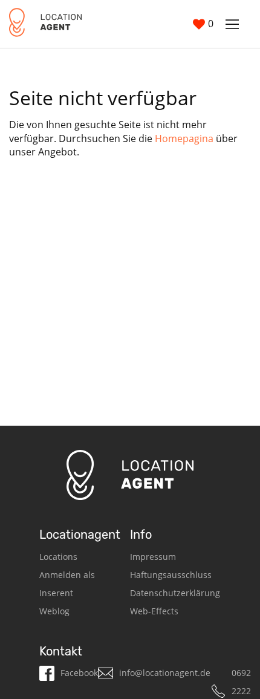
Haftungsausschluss (171, 574)
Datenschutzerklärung (175, 593)
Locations (58, 556)
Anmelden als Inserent (67, 584)
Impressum (153, 556)
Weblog (54, 611)
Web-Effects (154, 611)
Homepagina (184, 138)
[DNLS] (45, 24)
